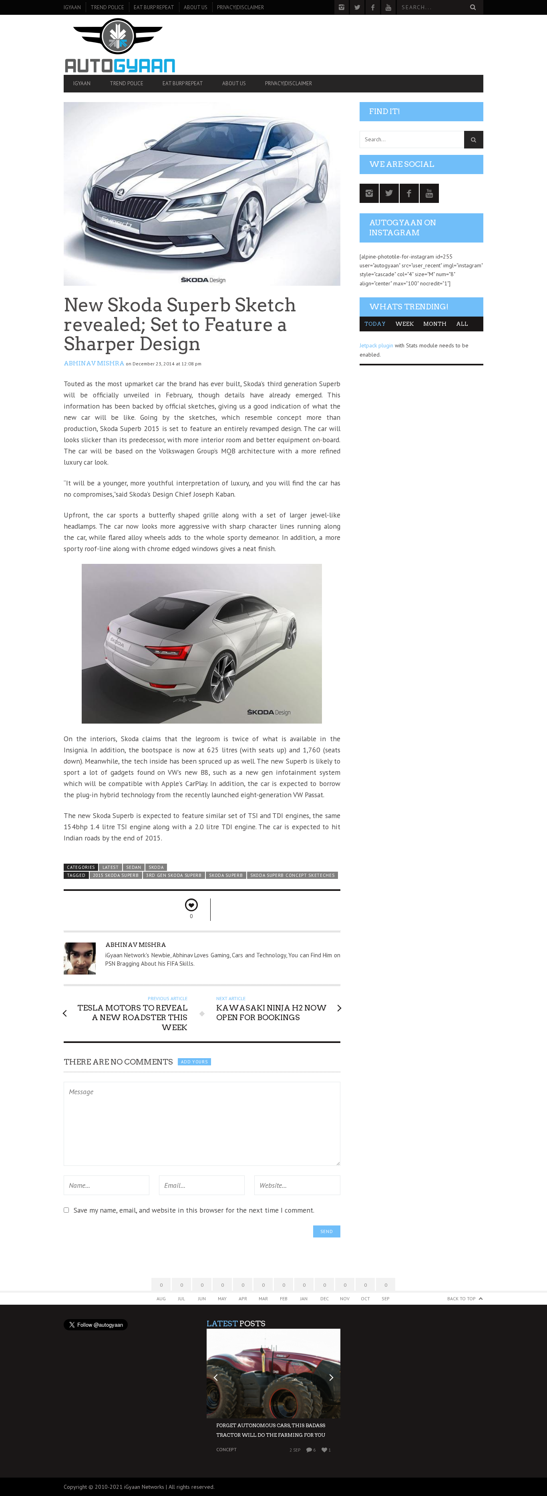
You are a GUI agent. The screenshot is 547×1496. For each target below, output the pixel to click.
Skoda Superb (226, 875)
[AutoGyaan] (126, 45)
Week (404, 324)
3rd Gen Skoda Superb (174, 875)
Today (375, 324)
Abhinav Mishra (94, 363)
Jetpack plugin (376, 345)
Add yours (194, 1062)
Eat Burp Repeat (154, 7)
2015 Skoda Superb (116, 875)
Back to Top (461, 1298)
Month (434, 324)
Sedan (133, 867)
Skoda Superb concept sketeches (292, 875)
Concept (226, 1449)
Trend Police (107, 7)
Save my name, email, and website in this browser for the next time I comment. (194, 1210)
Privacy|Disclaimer (240, 7)
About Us (195, 7)
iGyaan (72, 7)
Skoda (156, 867)
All (462, 324)
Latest (111, 867)
